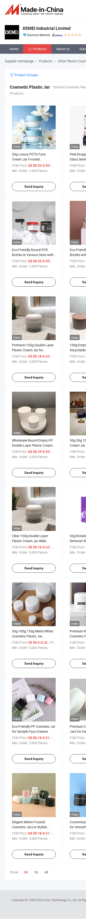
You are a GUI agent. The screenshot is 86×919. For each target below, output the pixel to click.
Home (14, 49)
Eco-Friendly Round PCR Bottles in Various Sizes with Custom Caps (33, 254)
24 (26, 872)
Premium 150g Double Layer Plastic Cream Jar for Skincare (33, 350)
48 (46, 872)
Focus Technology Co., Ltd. (60, 900)
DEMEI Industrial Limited (46, 28)
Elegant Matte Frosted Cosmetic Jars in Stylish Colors (29, 827)
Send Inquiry (33, 186)
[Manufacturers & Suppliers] (35, 9)
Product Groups (26, 75)
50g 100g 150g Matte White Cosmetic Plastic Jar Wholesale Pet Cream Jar (32, 636)
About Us (63, 49)
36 (36, 872)
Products (40, 49)
